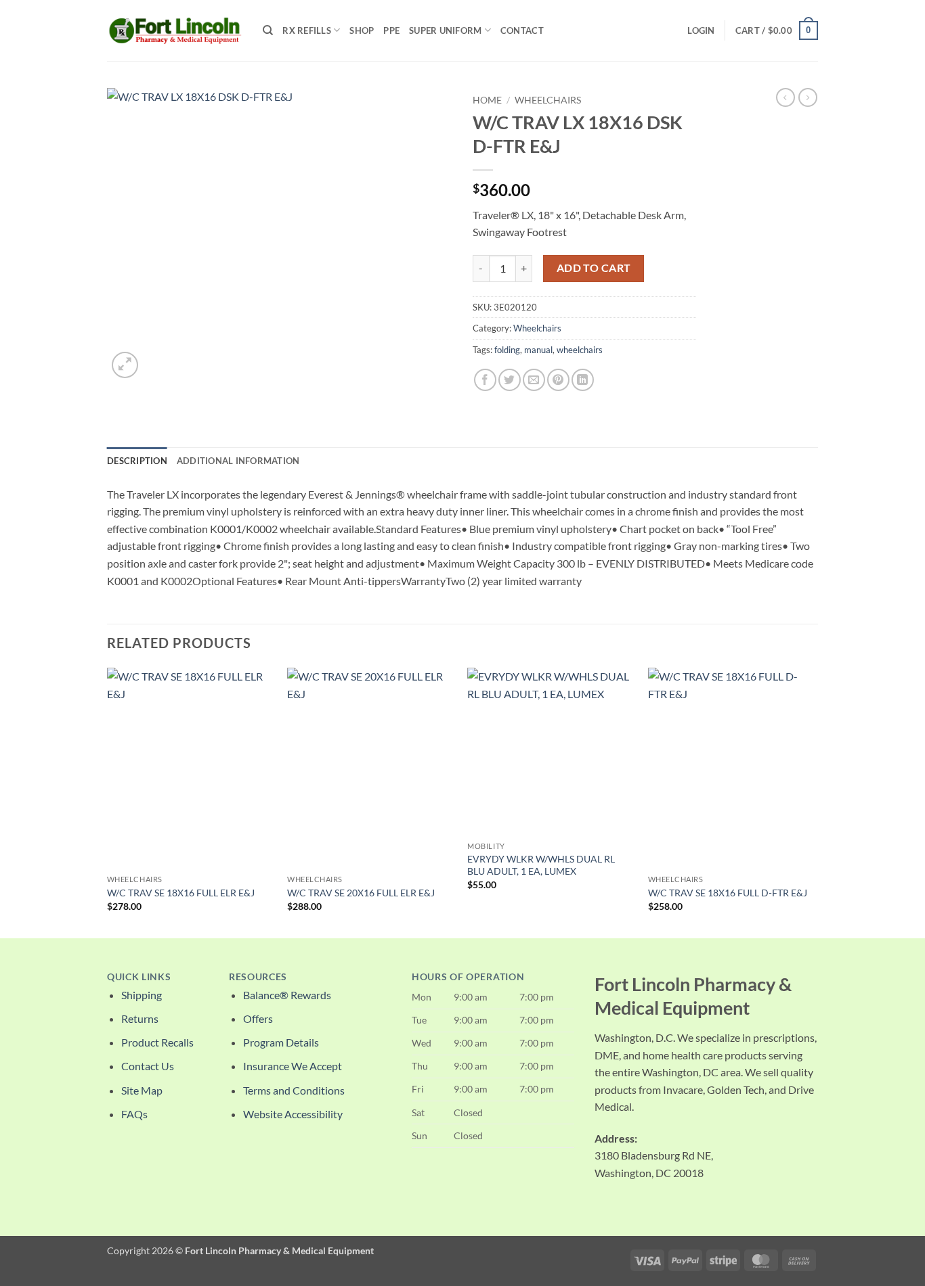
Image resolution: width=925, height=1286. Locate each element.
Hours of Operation (468, 976)
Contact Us (147, 1065)
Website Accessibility (293, 1113)
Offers (258, 1018)
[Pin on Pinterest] (558, 380)
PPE (391, 30)
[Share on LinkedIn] (583, 380)
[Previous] (108, 801)
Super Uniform (445, 30)
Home (487, 100)
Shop (361, 30)
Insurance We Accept (292, 1065)
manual (538, 349)
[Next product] (785, 97)
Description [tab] (137, 460)
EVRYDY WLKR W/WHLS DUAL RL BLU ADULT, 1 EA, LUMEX (541, 865)
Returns (139, 1018)
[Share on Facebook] (485, 380)
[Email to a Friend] (534, 380)
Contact (522, 30)
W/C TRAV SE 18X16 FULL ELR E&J (181, 892)
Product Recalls (157, 1042)
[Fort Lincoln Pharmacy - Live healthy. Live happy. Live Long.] (174, 30)
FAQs (134, 1113)
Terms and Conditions (294, 1090)
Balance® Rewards (287, 994)
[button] (700, 30)
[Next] (814, 801)
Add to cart (594, 268)
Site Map (142, 1090)
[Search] (268, 30)
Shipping (141, 994)
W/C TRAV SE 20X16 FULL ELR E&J (361, 892)
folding (507, 349)
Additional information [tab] (238, 460)
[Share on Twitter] (509, 380)
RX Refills (306, 30)
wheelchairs (580, 349)
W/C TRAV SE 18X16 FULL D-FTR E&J (727, 892)
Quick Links (139, 976)
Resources (258, 976)
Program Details (281, 1042)
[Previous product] (807, 97)
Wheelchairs (548, 100)
